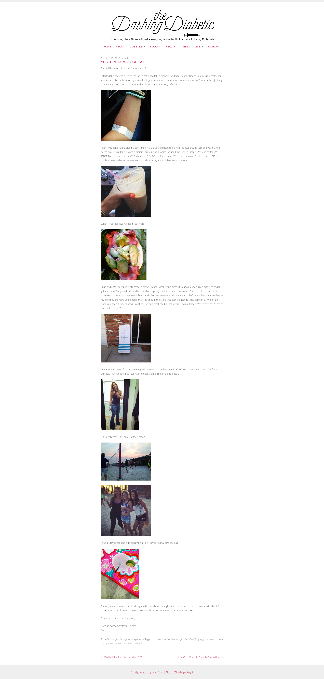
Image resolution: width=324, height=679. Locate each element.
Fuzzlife (193, 639)
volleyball (137, 643)
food (154, 46)
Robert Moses (114, 643)
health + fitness (178, 46)
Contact (214, 46)
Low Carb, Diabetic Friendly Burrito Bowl (200, 657)
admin (125, 58)
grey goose (203, 639)
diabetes (136, 46)
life (197, 46)
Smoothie (127, 643)
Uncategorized (135, 639)
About (120, 46)
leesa (212, 639)
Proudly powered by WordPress (146, 672)
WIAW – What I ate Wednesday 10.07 (121, 657)
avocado (161, 639)
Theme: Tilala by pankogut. (180, 672)
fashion (119, 639)
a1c (112, 639)
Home (107, 46)
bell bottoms (173, 639)
